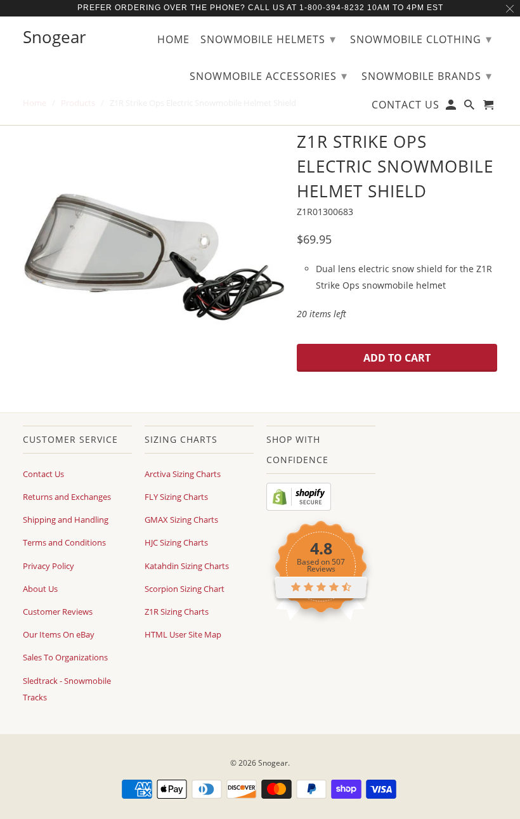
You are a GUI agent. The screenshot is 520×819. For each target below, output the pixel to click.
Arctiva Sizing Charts (183, 474)
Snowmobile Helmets (268, 38)
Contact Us (43, 474)
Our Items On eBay (58, 634)
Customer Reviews (58, 611)
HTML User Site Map (183, 634)
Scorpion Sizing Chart (184, 588)
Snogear (273, 762)
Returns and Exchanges (67, 496)
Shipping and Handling (65, 519)
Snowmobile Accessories (269, 75)
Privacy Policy (48, 566)
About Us (40, 588)
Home (173, 40)
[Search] (470, 107)
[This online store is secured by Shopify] (298, 507)
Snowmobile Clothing (421, 38)
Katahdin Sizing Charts (187, 566)
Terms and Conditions (64, 542)
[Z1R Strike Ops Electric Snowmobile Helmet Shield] (153, 257)
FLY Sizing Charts (176, 496)
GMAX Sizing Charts (181, 519)
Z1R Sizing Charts (177, 611)
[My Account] (452, 107)
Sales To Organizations (65, 657)
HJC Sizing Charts (176, 542)
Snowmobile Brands (426, 75)
